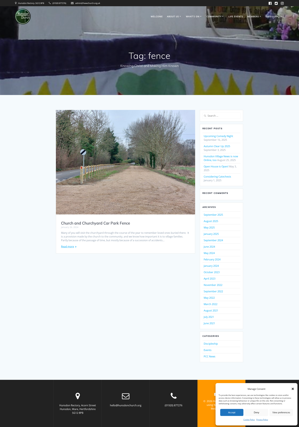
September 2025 (213, 214)
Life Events (235, 16)
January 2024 (211, 266)
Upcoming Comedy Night (218, 136)
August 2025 (211, 221)
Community (213, 16)
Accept (231, 412)
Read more (67, 246)
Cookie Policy (249, 419)
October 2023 (212, 272)
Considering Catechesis (217, 176)
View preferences (281, 412)
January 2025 (211, 234)
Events (207, 350)
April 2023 (209, 278)
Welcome (157, 16)
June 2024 (209, 246)
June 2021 (209, 323)
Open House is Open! (216, 166)
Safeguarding (275, 16)
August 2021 (211, 310)
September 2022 (213, 291)
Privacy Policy (262, 419)
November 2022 (213, 285)
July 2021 (209, 317)
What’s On (192, 16)
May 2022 (209, 297)
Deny (256, 412)
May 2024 (209, 253)
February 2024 (212, 259)
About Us (173, 16)
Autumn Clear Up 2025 (217, 146)
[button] (292, 388)
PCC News (209, 356)
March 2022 (210, 304)
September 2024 (213, 240)
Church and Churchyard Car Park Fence (95, 223)
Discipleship (211, 343)
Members (253, 16)
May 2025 (209, 227)
